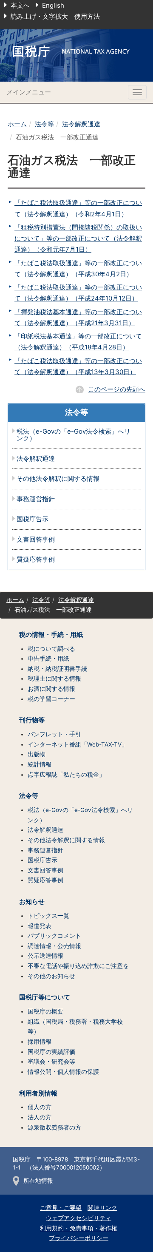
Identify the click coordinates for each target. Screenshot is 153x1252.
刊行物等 (32, 720)
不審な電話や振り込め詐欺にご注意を (78, 965)
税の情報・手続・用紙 (51, 635)
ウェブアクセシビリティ (78, 1218)
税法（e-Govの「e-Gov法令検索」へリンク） (73, 435)
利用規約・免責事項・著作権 (78, 1228)
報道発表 (39, 926)
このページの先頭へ (116, 389)
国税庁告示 (32, 519)
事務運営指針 (36, 499)
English (53, 5)
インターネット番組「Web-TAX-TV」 (78, 744)
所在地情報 (38, 1180)
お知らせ (32, 902)
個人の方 (39, 1107)
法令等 (44, 124)
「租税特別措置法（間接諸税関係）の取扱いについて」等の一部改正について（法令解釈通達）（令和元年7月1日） (78, 238)
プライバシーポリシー (78, 1238)
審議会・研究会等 (51, 1061)
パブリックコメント (54, 935)
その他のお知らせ (51, 976)
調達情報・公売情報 (54, 946)
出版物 (36, 754)
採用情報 (39, 1041)
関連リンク (102, 1207)
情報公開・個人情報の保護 (63, 1071)
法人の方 (39, 1117)
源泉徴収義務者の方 (54, 1127)
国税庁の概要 (45, 1011)
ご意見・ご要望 (61, 1207)
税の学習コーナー (51, 699)
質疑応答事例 (36, 559)
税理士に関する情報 (54, 678)
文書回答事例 (36, 539)
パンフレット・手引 (54, 734)
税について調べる (51, 648)
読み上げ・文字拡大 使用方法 (55, 16)
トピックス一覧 (48, 915)
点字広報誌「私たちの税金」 (66, 774)
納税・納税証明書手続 (57, 668)
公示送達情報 (45, 955)
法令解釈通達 (81, 124)
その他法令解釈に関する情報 (58, 479)
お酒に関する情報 (51, 688)
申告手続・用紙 (48, 658)
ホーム (17, 124)
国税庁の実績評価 (51, 1051)
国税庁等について (44, 997)
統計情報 (39, 764)
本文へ (20, 5)
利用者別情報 (38, 1093)
